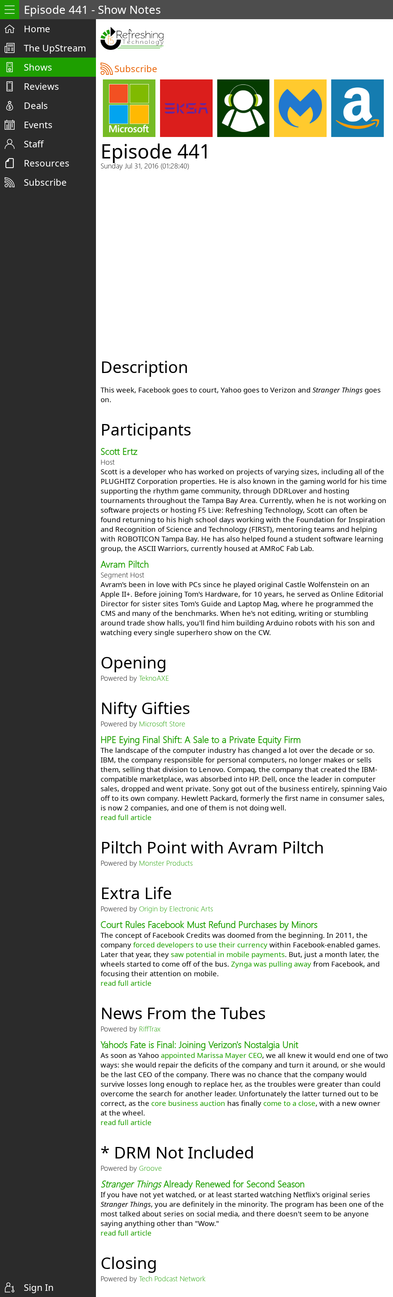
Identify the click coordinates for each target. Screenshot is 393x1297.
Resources (46, 163)
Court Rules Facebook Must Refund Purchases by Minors (209, 924)
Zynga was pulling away (271, 964)
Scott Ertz (119, 451)
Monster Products (166, 863)
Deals (36, 105)
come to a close (289, 1103)
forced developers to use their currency (200, 944)
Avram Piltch (125, 564)
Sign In (39, 1287)
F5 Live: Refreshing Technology (132, 38)
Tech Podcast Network (172, 1278)
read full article (126, 817)
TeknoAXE (154, 678)
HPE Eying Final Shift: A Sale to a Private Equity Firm (201, 739)
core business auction (188, 1103)
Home (37, 28)
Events (38, 124)
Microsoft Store (162, 723)
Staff (34, 143)
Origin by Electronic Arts (176, 908)
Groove (150, 1168)
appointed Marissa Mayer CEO (211, 1055)
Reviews (41, 86)
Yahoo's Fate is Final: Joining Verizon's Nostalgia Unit (199, 1044)
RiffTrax (149, 1028)
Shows (38, 67)
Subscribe (45, 182)
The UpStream (55, 47)
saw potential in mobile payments (228, 954)
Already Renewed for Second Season (203, 1183)
